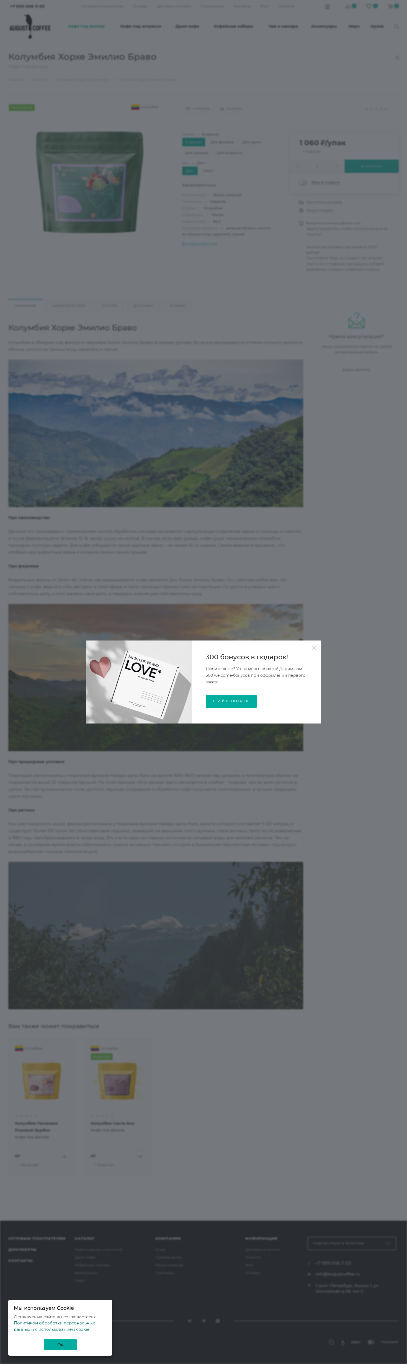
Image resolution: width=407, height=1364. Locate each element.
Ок (60, 1344)
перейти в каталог (231, 701)
